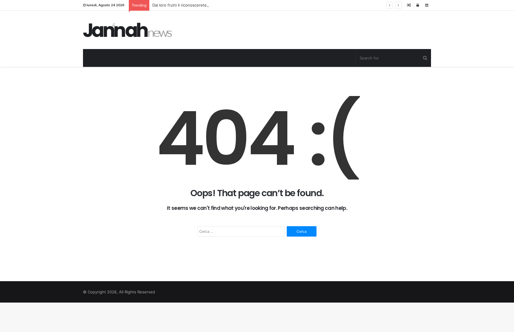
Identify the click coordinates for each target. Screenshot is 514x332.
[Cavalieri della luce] (127, 30)
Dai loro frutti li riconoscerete (179, 5)
